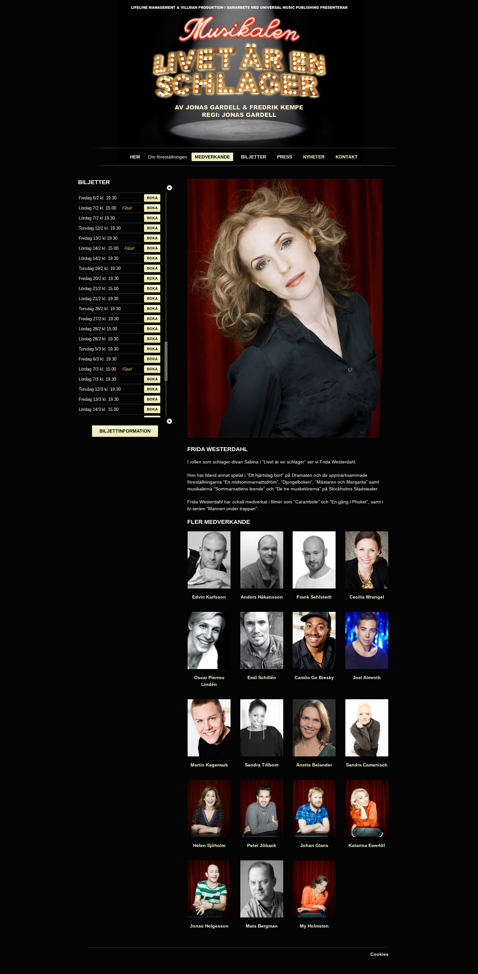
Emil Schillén (261, 677)
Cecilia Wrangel (367, 597)
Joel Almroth (367, 677)
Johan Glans (314, 845)
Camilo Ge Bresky (314, 677)
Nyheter (314, 156)
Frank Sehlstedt (314, 597)
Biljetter (253, 156)
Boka (152, 198)
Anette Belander (314, 764)
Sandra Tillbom (261, 764)
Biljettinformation (125, 431)
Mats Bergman (262, 926)
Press (284, 156)
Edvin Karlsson (209, 597)
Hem (135, 156)
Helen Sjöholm (209, 845)
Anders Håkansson (262, 597)
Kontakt (347, 156)
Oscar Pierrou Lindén (209, 681)
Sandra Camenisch (367, 764)
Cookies (379, 954)
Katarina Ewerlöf (367, 845)
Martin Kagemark (209, 764)
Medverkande (212, 156)
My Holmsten (314, 926)
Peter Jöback (261, 845)
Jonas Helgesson (209, 926)
